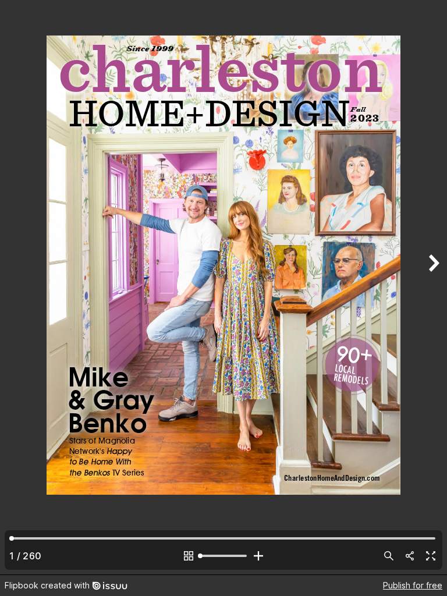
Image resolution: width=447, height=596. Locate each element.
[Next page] (433, 287)
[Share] (409, 555)
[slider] (223, 556)
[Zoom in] (258, 555)
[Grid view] (188, 555)
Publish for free (412, 585)
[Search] (388, 555)
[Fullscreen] (430, 555)
